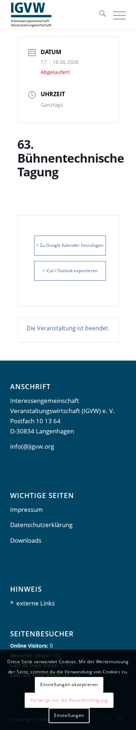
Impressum (26, 509)
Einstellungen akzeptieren (69, 684)
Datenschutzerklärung (41, 525)
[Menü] (116, 14)
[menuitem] (99, 14)
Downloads (25, 540)
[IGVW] (56, 14)
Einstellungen (69, 715)
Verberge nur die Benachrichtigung (69, 700)
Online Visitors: (30, 645)
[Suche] (99, 14)
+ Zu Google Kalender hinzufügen (69, 245)
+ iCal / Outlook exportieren (70, 271)
